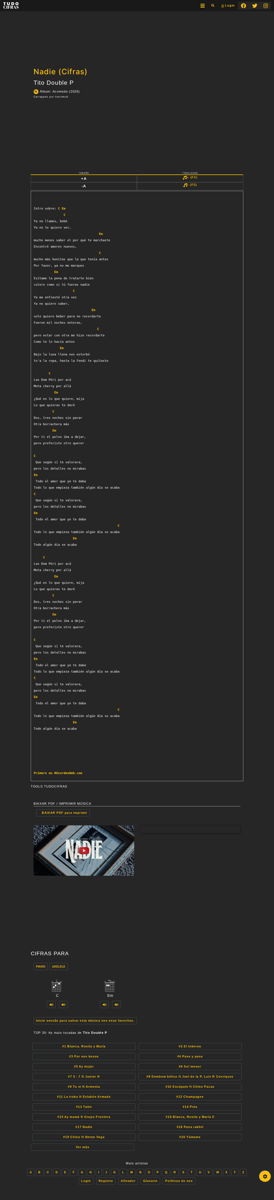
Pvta (190, 1106)
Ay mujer (84, 1066)
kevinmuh (61, 96)
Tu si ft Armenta (84, 1086)
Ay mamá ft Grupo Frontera (83, 1116)
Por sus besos (84, 1056)
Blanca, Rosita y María (84, 1046)
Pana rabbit (190, 1127)
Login (229, 5)
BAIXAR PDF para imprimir (64, 812)
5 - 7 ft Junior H (84, 1076)
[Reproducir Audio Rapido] (51, 1004)
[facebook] (243, 6)
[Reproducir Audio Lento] (63, 1004)
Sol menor (190, 1066)
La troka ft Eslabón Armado (84, 1096)
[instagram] (265, 5)
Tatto (84, 1106)
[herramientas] (265, 1176)
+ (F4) (192, 177)
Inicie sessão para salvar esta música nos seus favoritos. (85, 1020)
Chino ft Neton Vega (84, 1137)
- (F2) (192, 185)
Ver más (82, 1147)
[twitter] (254, 5)
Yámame (190, 1137)
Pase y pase (190, 1056)
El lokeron (190, 1046)
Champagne (190, 1096)
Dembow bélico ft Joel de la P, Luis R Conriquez (190, 1076)
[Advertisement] (137, 38)
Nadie (83, 1127)
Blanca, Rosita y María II (190, 1116)
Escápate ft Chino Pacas (190, 1086)
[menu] (202, 5)
